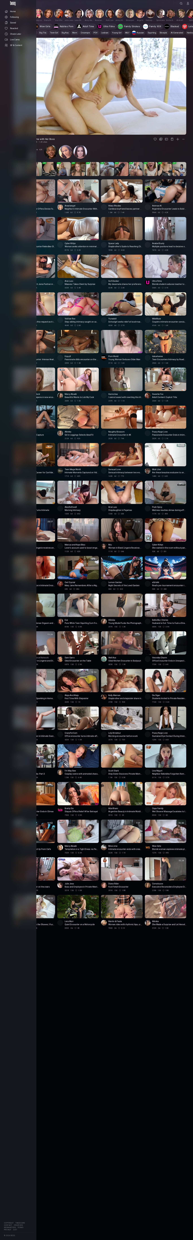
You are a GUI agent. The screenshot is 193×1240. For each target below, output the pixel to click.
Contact (8, 1225)
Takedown (20, 1223)
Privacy (7, 1230)
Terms (20, 1227)
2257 (15, 1230)
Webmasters (10, 1227)
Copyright (9, 1223)
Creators (18, 1225)
